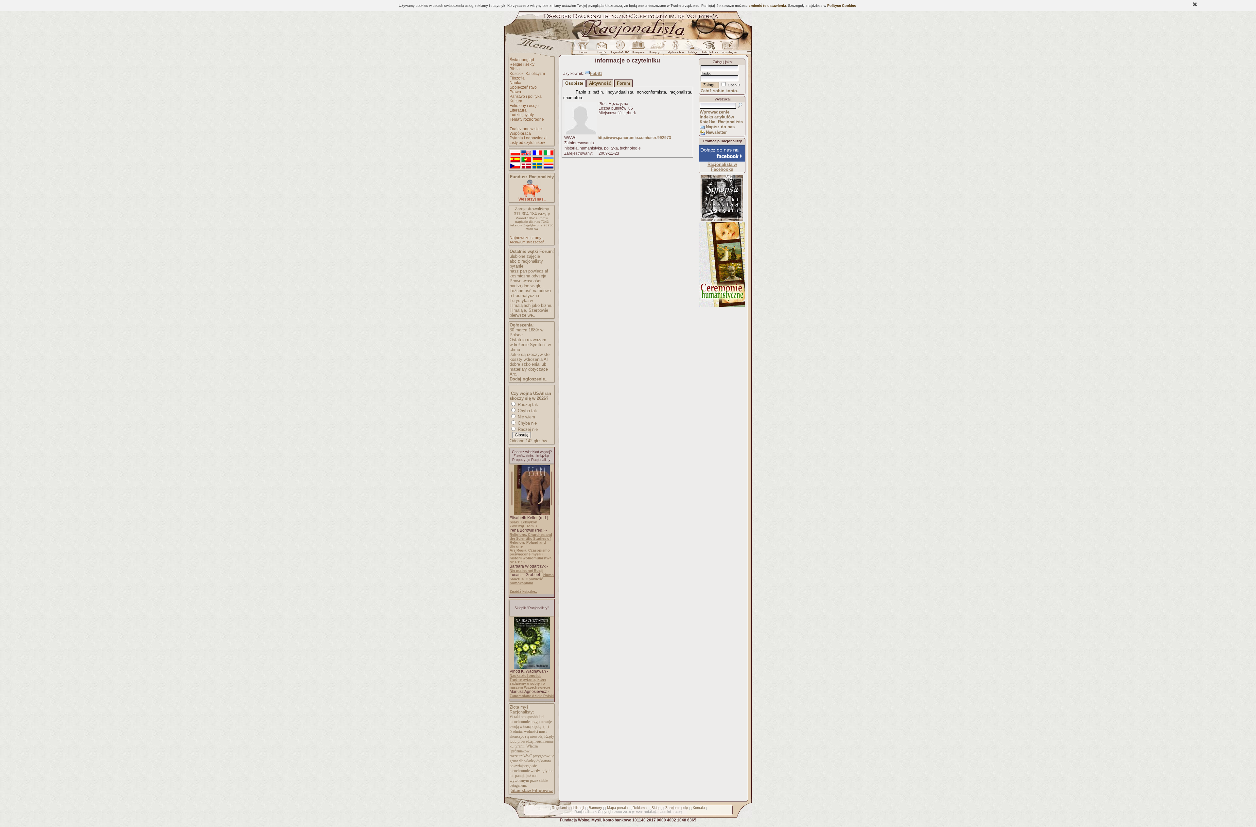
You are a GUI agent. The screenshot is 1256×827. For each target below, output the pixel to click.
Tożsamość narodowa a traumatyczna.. (530, 293)
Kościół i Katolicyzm (527, 73)
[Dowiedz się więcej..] (722, 305)
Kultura (516, 101)
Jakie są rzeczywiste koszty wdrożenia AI (530, 357)
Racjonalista (584, 812)
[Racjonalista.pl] (628, 38)
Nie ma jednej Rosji (526, 570)
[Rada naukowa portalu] (708, 48)
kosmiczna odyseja (528, 275)
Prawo (515, 92)
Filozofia (517, 78)
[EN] (526, 153)
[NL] (548, 166)
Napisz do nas (720, 126)
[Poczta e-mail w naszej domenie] (601, 48)
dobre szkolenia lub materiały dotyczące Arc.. (529, 369)
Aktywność (600, 83)
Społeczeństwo (523, 87)
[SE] (537, 166)
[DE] (537, 159)
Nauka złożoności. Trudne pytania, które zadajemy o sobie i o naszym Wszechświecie (530, 681)
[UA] (548, 159)
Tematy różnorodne (527, 119)
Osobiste (574, 83)
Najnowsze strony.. (526, 238)
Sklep (656, 808)
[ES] (515, 159)
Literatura (518, 110)
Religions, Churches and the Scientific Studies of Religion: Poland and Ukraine (531, 540)
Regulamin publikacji (568, 808)
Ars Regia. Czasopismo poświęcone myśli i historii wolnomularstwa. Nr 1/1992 (531, 556)
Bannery (595, 808)
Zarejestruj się (676, 808)
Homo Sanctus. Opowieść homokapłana (532, 579)
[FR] (537, 153)
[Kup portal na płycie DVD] (620, 48)
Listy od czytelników (527, 142)
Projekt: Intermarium (722, 210)
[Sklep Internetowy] (639, 48)
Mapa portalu (617, 808)
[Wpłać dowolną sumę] (532, 195)
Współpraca (520, 133)
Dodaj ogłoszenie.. (529, 379)
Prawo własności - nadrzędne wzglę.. (527, 283)
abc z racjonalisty (526, 261)
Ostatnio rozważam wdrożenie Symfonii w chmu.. (530, 344)
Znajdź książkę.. (523, 591)
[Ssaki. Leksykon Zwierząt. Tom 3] (532, 514)
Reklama (640, 808)
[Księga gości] (658, 48)
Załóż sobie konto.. (720, 90)
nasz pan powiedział (529, 271)
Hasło (705, 73)
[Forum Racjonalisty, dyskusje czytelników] (584, 48)
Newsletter (716, 132)
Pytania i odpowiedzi (528, 138)
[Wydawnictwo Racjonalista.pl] (675, 48)
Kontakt (699, 808)
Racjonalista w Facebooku (722, 167)
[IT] (548, 153)
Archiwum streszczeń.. (528, 242)
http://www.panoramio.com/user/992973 (634, 137)
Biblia (515, 69)
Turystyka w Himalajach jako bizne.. (532, 303)
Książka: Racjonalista (721, 121)
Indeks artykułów (717, 116)
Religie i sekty (522, 64)
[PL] (515, 153)
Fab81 (596, 73)
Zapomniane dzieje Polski (532, 696)
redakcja (650, 812)
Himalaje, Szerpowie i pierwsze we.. (530, 313)
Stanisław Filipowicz (532, 790)
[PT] (526, 159)
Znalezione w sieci (526, 129)
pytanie (516, 266)
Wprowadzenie (714, 112)
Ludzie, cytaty (522, 115)
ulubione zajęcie (525, 256)
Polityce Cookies (841, 6)
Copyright (605, 812)
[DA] (526, 166)
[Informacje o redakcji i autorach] (691, 48)
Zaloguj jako (722, 62)
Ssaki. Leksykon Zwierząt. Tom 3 (523, 524)
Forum (623, 83)
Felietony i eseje (524, 105)
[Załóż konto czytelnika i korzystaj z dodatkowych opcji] (727, 48)
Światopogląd (522, 60)
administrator (670, 812)
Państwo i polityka (526, 96)
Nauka (515, 82)
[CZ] (515, 166)
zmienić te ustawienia (767, 6)
